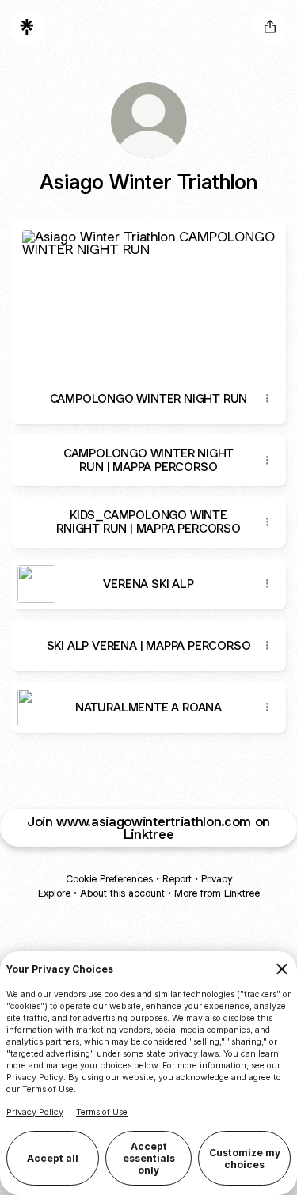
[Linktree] (27, 27)
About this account (122, 893)
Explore (54, 893)
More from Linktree (217, 893)
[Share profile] (270, 27)
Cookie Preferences (109, 879)
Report (177, 879)
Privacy (216, 879)
